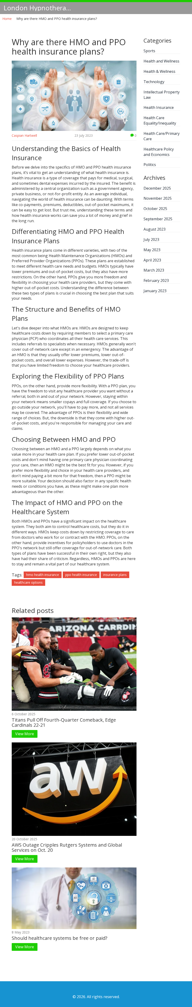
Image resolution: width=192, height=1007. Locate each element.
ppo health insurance (81, 574)
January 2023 (155, 290)
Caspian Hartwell (24, 135)
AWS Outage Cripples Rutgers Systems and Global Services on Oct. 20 (67, 847)
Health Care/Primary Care (162, 136)
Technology (154, 81)
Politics (150, 164)
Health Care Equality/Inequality (160, 120)
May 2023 (152, 249)
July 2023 (151, 239)
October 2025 (155, 208)
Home (7, 18)
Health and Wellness (161, 61)
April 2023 (152, 260)
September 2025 (158, 218)
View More (24, 733)
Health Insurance (159, 107)
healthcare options (28, 582)
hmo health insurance (42, 574)
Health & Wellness (159, 71)
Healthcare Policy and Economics (159, 152)
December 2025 (157, 188)
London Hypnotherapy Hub (39, 7)
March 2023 (154, 270)
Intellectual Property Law (162, 94)
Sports (149, 50)
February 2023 (156, 280)
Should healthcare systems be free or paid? (59, 938)
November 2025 (158, 198)
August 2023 (155, 229)
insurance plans (115, 574)
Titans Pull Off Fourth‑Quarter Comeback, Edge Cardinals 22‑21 (64, 722)
